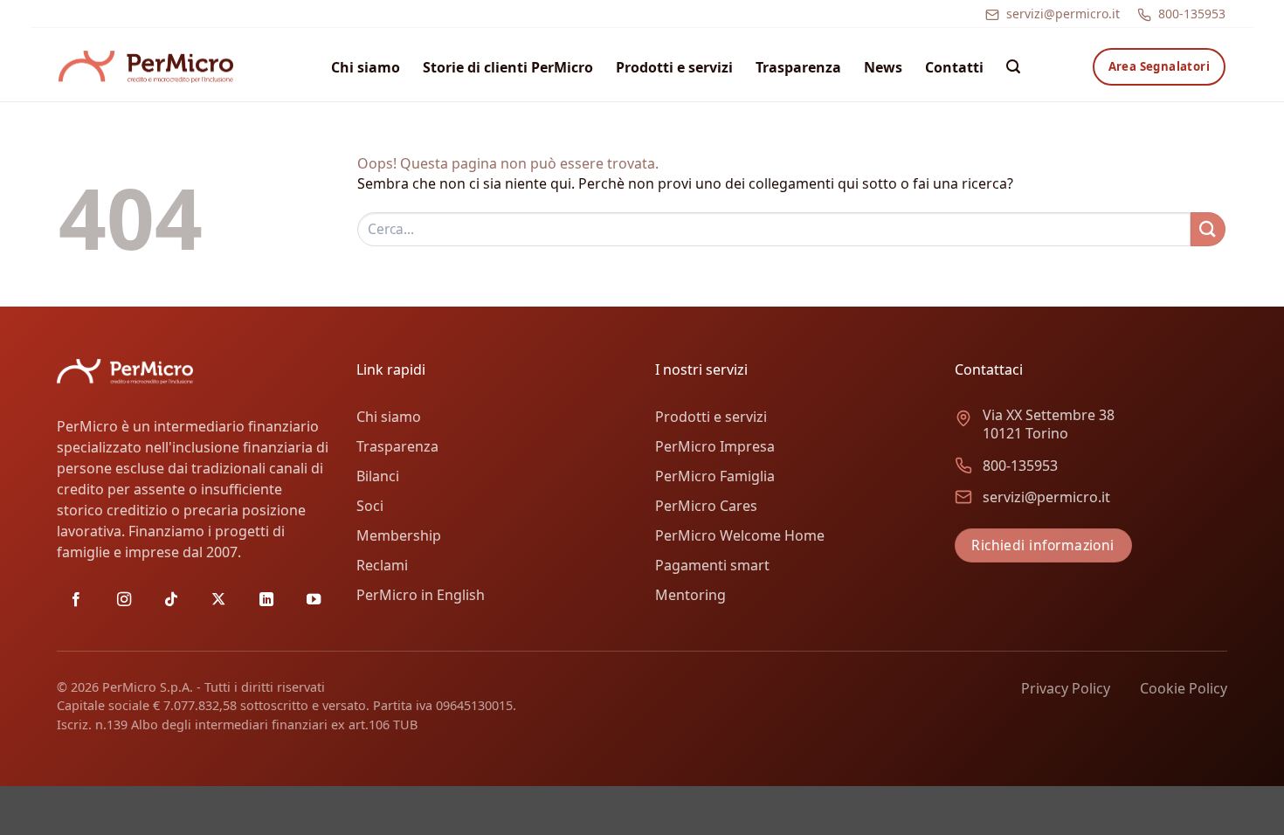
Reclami (382, 565)
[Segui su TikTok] (171, 600)
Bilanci (377, 476)
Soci (369, 505)
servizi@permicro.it (1063, 13)
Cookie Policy (1183, 688)
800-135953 (1191, 13)
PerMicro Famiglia (715, 476)
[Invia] (1208, 229)
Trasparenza (798, 67)
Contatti (954, 67)
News (883, 67)
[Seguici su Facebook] (76, 600)
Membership (398, 535)
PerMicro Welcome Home (740, 535)
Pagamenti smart (712, 565)
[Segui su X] (218, 600)
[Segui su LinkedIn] (266, 600)
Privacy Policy (1065, 688)
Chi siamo (365, 67)
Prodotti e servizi (674, 67)
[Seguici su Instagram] (124, 600)
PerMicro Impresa (715, 446)
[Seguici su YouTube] (313, 600)
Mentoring (690, 594)
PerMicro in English (420, 594)
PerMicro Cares (706, 505)
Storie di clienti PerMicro (508, 67)
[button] (1013, 67)
